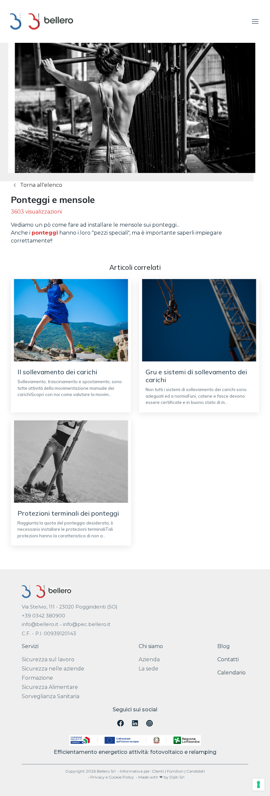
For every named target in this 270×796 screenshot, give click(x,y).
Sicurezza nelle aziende (53, 669)
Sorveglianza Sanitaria (50, 696)
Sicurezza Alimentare (50, 687)
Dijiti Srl (177, 777)
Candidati (195, 771)
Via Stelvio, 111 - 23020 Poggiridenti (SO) (69, 607)
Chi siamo (151, 646)
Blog (223, 646)
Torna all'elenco (40, 185)
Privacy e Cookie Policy (112, 777)
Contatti (228, 659)
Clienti (158, 771)
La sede (148, 669)
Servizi (30, 646)
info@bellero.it (40, 624)
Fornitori (175, 771)
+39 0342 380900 (43, 616)
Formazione (37, 678)
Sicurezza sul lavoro (48, 659)
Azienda (149, 659)
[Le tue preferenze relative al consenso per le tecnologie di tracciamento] (258, 784)
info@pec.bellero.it (86, 624)
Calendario (231, 672)
